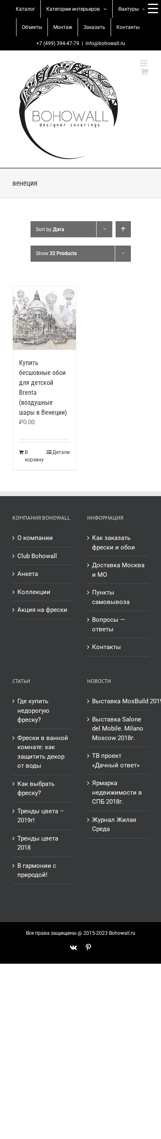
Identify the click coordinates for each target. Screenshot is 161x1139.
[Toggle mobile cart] (144, 71)
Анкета (27, 574)
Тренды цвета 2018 (37, 843)
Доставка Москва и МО (118, 569)
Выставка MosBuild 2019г (118, 701)
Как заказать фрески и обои (113, 542)
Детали (61, 452)
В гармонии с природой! (36, 870)
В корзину (34, 456)
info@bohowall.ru (105, 43)
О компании (35, 538)
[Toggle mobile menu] (144, 63)
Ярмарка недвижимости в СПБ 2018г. (117, 792)
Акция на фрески (42, 610)
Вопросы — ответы (108, 624)
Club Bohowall (37, 556)
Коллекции (33, 592)
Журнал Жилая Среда (114, 824)
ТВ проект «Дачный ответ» (116, 760)
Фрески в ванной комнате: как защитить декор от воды (42, 752)
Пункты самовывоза (111, 597)
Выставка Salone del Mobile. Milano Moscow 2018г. (117, 729)
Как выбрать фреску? (35, 788)
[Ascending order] (123, 229)
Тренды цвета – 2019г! (40, 815)
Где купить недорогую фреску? (33, 710)
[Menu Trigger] (152, 8)
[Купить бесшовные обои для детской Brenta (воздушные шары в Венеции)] (44, 318)
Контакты (106, 647)
